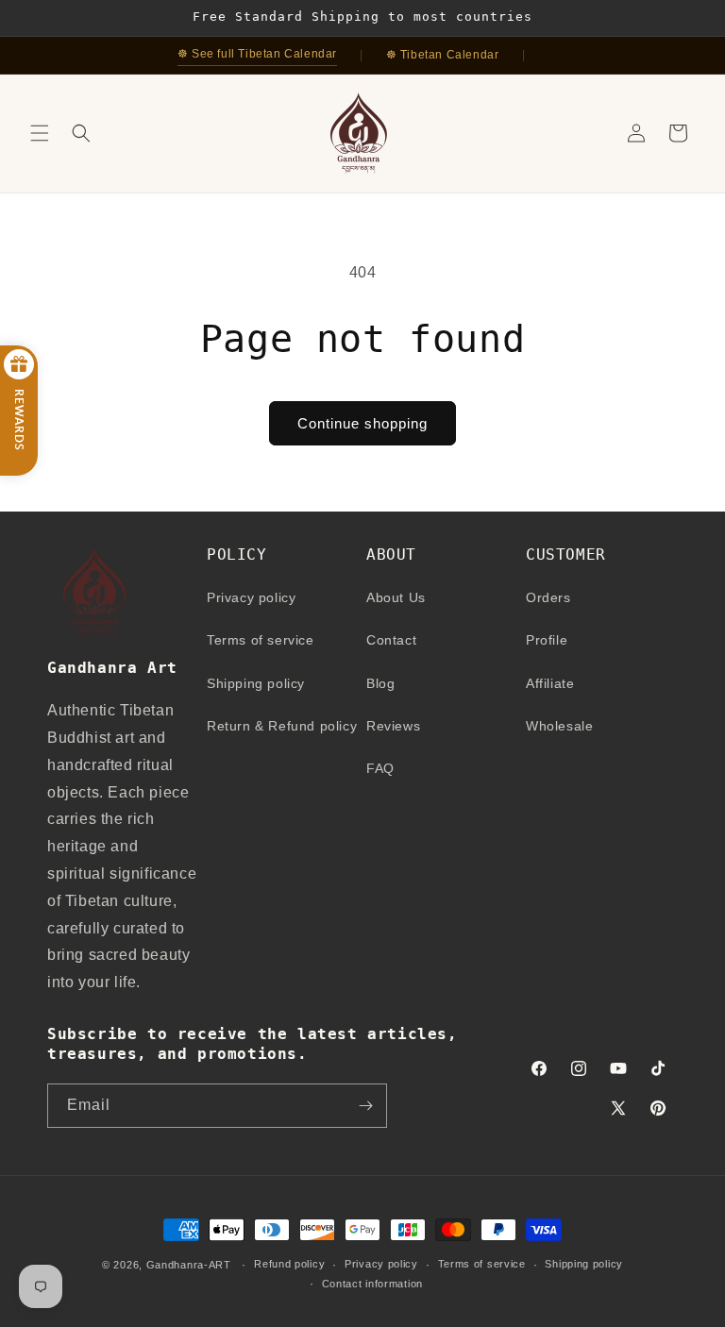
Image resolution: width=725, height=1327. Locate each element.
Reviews (393, 725)
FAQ (380, 768)
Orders (548, 597)
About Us (396, 597)
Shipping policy (256, 683)
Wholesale (559, 725)
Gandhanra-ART (188, 1264)
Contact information (372, 1283)
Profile (546, 639)
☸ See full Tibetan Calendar (257, 53)
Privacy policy (251, 597)
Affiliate (550, 683)
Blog (380, 683)
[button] (39, 133)
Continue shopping (362, 423)
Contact (391, 639)
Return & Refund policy (282, 725)
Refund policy (289, 1263)
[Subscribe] (365, 1105)
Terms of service (260, 639)
